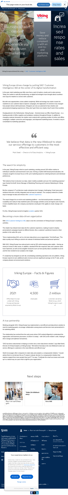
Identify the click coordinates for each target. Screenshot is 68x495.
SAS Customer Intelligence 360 (35, 71)
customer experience (34, 194)
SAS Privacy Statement (29, 464)
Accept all (15, 477)
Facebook (2, 460)
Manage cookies (21, 482)
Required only (27, 477)
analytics (32, 211)
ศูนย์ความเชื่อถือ (42, 484)
